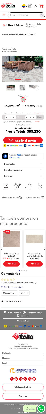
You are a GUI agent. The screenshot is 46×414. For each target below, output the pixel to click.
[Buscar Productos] (41, 15)
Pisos (10, 25)
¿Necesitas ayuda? (10, 197)
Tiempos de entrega (34, 313)
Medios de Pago (23, 321)
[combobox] (26, 15)
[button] (23, 99)
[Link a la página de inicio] (4, 25)
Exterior (19, 25)
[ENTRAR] (36, 6)
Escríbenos (25, 316)
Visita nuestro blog (23, 387)
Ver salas (23, 396)
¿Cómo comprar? (33, 197)
